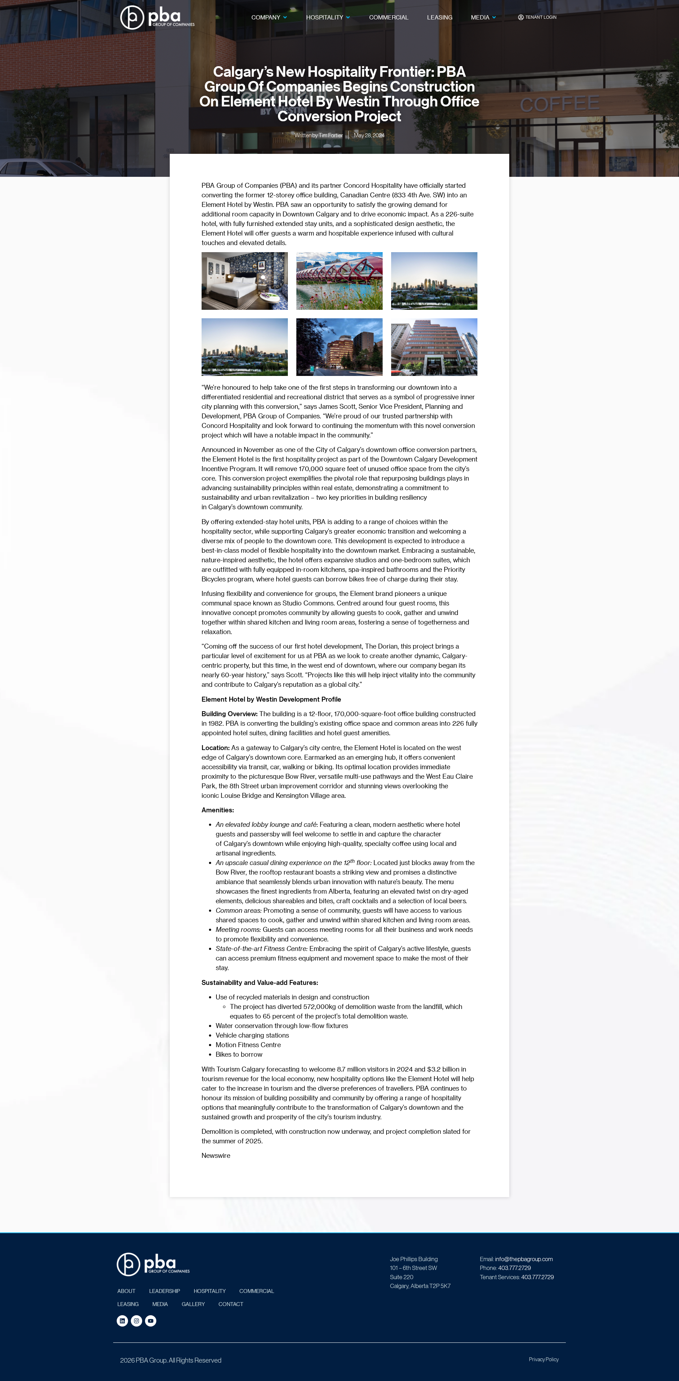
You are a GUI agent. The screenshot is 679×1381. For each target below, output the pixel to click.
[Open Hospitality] (348, 17)
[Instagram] (136, 1321)
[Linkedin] (122, 1321)
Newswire (216, 1155)
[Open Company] (285, 17)
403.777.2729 (514, 1267)
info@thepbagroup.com (524, 1259)
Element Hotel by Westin (237, 204)
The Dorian (381, 646)
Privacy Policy (544, 1359)
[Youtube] (150, 1321)
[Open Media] (494, 17)
